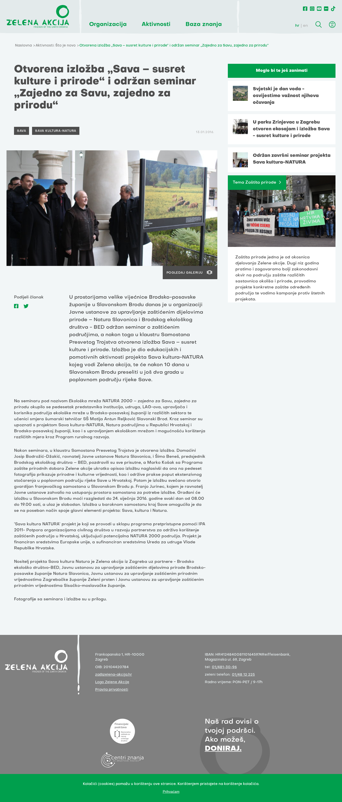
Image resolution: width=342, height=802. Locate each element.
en (305, 26)
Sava (21, 131)
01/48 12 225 (243, 674)
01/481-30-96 (224, 667)
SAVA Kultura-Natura (55, 131)
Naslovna (23, 45)
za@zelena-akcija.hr (113, 674)
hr (297, 26)
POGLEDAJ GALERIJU (184, 272)
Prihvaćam (171, 791)
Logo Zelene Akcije (112, 682)
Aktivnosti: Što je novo (56, 45)
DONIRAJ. (223, 748)
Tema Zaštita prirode (254, 183)
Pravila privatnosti (111, 689)
